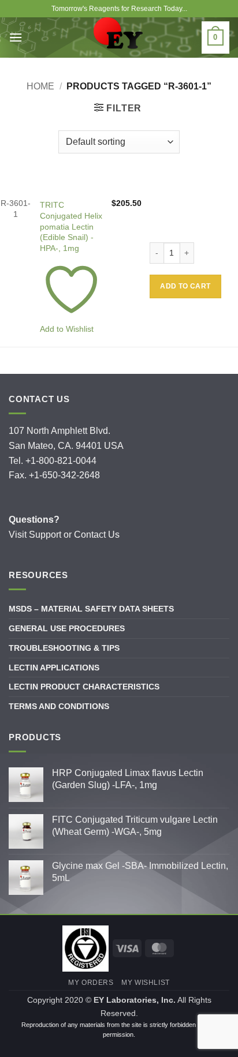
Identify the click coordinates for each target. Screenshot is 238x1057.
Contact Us (97, 534)
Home (40, 86)
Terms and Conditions (59, 706)
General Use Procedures (67, 628)
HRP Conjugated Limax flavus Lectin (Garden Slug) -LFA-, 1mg (127, 779)
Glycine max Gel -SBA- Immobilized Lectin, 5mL (140, 872)
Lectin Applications (54, 667)
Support (45, 534)
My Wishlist (145, 983)
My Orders (91, 983)
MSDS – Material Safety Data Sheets (91, 608)
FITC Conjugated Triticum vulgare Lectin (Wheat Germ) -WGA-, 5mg (135, 826)
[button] (118, 108)
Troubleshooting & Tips (64, 648)
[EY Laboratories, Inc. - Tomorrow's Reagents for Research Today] (119, 37)
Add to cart (185, 286)
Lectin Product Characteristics (84, 686)
